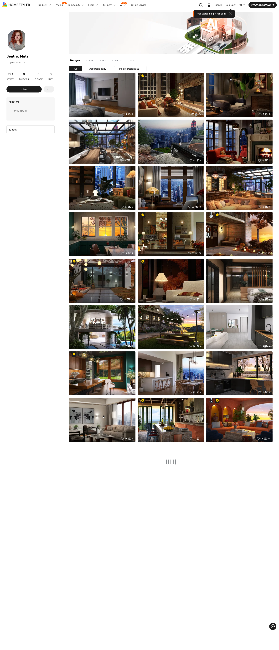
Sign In (218, 5)
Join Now (231, 5)
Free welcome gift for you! (211, 13)
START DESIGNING (261, 5)
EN (240, 5)
